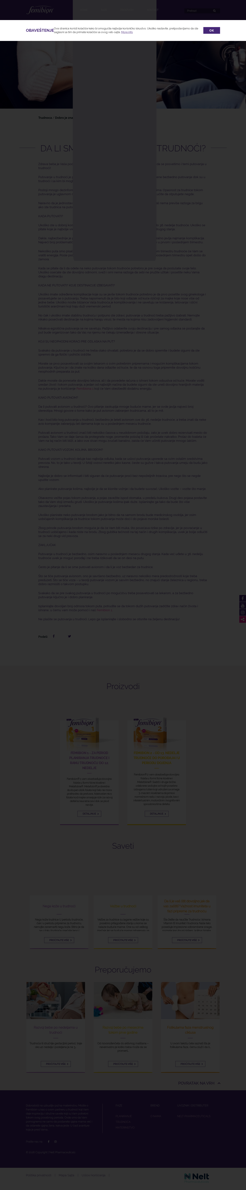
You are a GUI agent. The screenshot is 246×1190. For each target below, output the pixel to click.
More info (127, 32)
